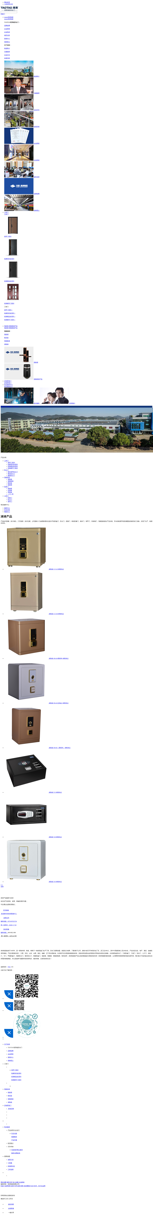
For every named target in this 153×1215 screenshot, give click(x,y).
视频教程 (14, 1137)
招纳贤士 (7, 42)
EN (18, 406)
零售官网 (11, 1108)
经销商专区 (11, 1166)
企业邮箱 (21, 1182)
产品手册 (14, 1140)
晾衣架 (6, 337)
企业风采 (7, 32)
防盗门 (3, 14)
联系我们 (4, 406)
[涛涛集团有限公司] (9, 10)
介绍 (12, 1159)
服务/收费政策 (15, 1153)
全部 (2, 886)
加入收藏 (15, 1182)
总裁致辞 (7, 51)
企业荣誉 (7, 29)
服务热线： (4, 932)
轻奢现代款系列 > (9, 313)
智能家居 (7, 341)
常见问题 (14, 1133)
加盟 (9, 1159)
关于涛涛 (7, 1044)
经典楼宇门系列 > (9, 320)
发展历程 (7, 58)
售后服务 (7, 1127)
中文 (15, 406)
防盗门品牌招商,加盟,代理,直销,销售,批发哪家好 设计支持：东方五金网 (23, 1186)
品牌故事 (7, 25)
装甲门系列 (7, 236)
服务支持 (9, 1182)
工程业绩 (10, 1169)
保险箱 (6, 344)
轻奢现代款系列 (9, 259)
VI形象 (10, 1163)
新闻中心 (7, 38)
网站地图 (3, 1182)
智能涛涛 (7, 1089)
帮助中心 (7, 511)
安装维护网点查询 (17, 1150)
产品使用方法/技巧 (13, 1130)
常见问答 (7, 510)
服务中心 (7, 508)
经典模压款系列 (9, 281)
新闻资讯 (10, 406)
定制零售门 (7, 1105)
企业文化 (7, 55)
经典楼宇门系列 (9, 303)
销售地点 (61, 569)
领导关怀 (7, 35)
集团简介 (7, 48)
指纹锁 (6, 334)
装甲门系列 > (8, 310)
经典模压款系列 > (9, 316)
